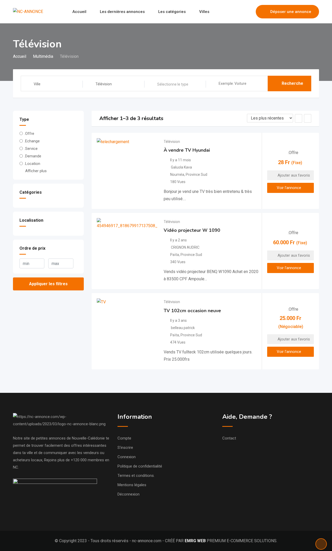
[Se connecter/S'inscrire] (249, 11)
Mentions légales (131, 485)
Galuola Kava (181, 167)
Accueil (79, 11)
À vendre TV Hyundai (187, 150)
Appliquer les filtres (48, 283)
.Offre (29, 133)
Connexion (126, 457)
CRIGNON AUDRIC (185, 247)
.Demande (32, 156)
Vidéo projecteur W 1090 (192, 230)
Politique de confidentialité (139, 466)
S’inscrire (125, 447)
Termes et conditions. (136, 475)
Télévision (172, 142)
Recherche (292, 83)
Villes (204, 11)
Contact (229, 438)
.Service (31, 148)
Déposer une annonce (290, 11)
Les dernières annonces (122, 11)
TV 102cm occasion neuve (192, 311)
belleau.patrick (183, 328)
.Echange (32, 141)
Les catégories (172, 11)
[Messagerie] (241, 11)
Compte (124, 438)
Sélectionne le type (172, 84)
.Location (32, 163)
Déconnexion (128, 494)
